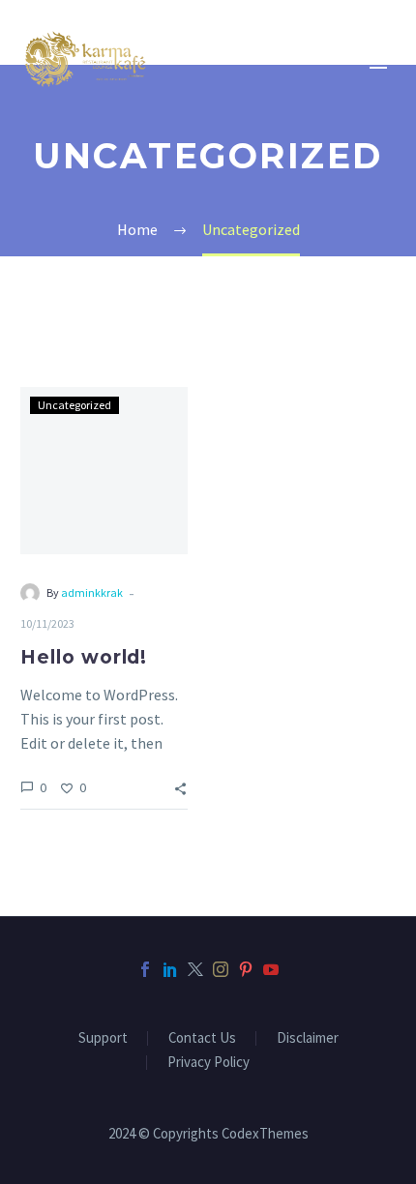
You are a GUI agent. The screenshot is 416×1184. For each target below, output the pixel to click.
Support (103, 1038)
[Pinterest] (245, 969)
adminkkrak (92, 592)
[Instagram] (220, 969)
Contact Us (202, 1038)
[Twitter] (195, 969)
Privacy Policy (208, 1062)
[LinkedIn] (170, 969)
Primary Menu (378, 62)
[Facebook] (145, 969)
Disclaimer (308, 1038)
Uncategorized (74, 405)
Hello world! (83, 657)
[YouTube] (271, 969)
